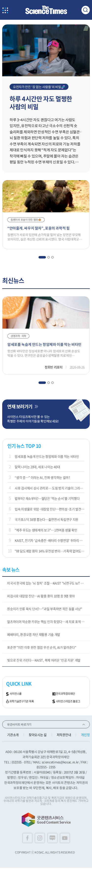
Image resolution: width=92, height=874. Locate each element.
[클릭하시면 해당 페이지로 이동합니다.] (46, 10)
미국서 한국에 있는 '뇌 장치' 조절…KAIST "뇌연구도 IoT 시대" (47, 583)
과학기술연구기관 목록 (21, 701)
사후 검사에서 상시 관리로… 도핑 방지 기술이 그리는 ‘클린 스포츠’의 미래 (49, 488)
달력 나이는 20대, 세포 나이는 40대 (37, 466)
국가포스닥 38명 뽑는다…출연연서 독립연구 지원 (46, 519)
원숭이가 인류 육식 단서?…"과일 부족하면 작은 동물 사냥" (44, 608)
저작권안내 (64, 734)
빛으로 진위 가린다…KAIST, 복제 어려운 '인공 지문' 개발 (43, 660)
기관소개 (13, 734)
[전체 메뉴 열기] (5, 10)
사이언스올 (16, 693)
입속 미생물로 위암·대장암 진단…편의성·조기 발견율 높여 (49, 509)
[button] (42, 257)
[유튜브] (65, 838)
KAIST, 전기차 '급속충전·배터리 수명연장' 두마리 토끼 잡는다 (49, 540)
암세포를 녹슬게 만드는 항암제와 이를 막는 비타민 (47, 456)
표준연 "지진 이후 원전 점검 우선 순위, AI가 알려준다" (41, 647)
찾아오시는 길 (38, 734)
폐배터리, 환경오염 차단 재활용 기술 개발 (33, 634)
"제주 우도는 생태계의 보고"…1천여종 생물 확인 (46, 530)
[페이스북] (27, 838)
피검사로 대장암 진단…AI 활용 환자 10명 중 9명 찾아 (41, 596)
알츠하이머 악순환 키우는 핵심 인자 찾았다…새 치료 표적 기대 (47, 621)
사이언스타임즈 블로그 (68, 701)
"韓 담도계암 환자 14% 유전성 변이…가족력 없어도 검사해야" (49, 551)
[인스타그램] (40, 838)
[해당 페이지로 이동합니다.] (46, 27)
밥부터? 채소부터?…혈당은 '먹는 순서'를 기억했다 (47, 498)
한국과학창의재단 (65, 693)
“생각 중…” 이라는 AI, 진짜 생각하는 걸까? (42, 477)
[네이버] (52, 838)
